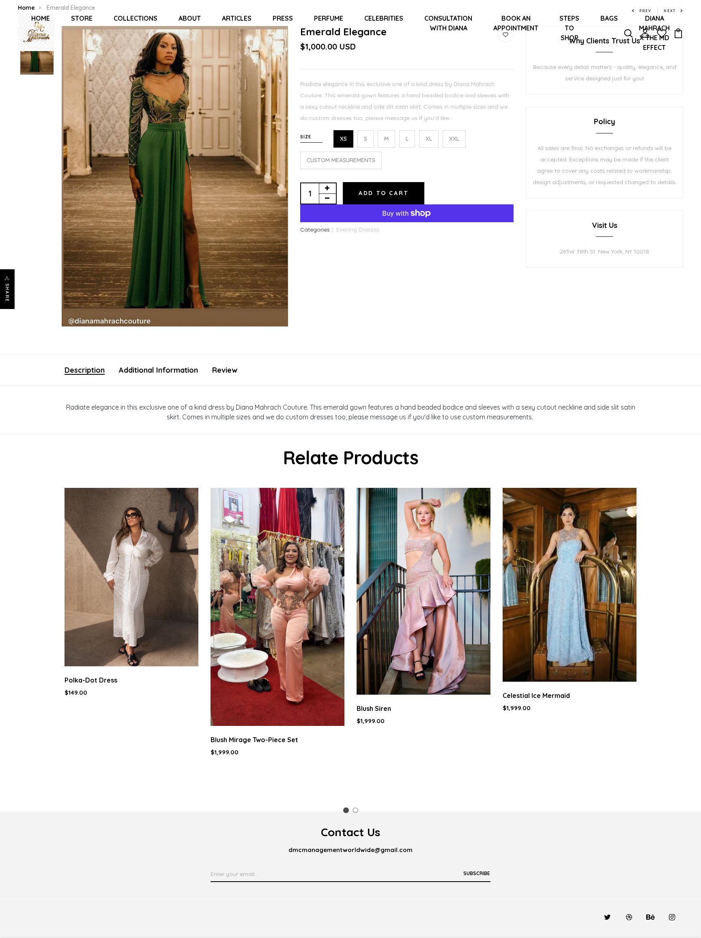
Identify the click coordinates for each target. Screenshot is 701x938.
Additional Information (158, 370)
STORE (81, 18)
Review (224, 370)
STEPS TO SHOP (569, 28)
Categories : (316, 229)
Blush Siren (374, 708)
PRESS (283, 18)
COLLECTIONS (135, 18)
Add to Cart (384, 193)
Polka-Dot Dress (91, 680)
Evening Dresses (358, 229)
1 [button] (347, 811)
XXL (454, 138)
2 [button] (356, 811)
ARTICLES (237, 18)
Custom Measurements (341, 160)
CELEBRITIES (383, 18)
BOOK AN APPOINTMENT (515, 23)
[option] (175, 176)
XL (429, 138)
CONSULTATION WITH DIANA (448, 23)
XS (343, 138)
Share (7, 292)
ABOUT (189, 18)
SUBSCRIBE (476, 873)
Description (85, 370)
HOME (40, 18)
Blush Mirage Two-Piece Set (254, 740)
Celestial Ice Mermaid (536, 695)
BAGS (609, 18)
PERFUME (328, 18)
